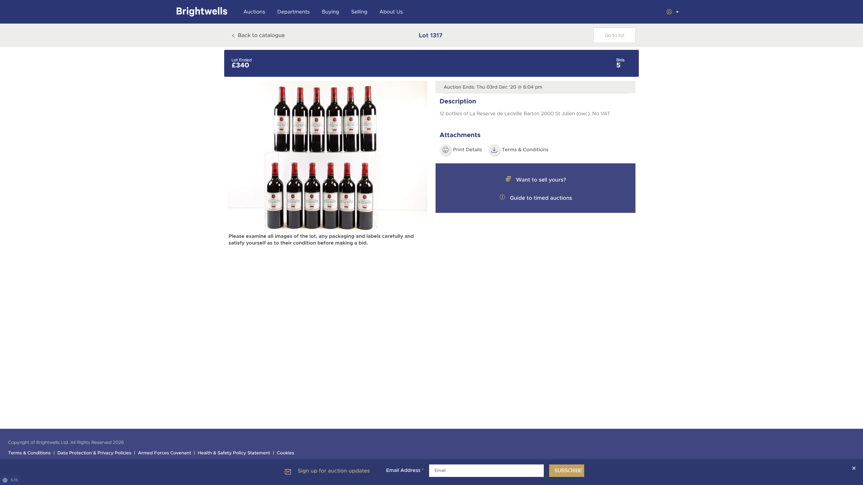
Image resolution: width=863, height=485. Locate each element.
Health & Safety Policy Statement (234, 453)
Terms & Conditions (29, 453)
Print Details (467, 150)
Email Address (405, 470)
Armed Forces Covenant (164, 453)
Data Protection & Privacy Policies (94, 453)
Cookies (285, 453)
